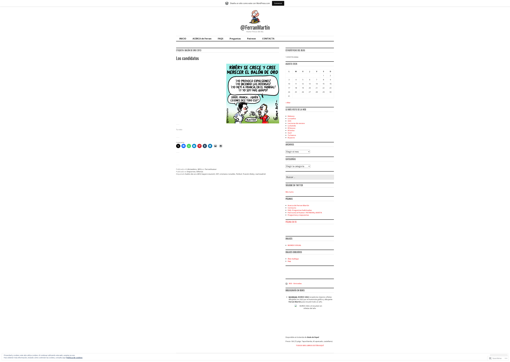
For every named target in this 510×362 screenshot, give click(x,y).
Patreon (251, 38)
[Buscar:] (310, 177)
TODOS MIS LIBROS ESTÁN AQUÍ (310, 345)
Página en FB (291, 221)
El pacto (291, 137)
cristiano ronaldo (227, 174)
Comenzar (278, 3)
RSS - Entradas (295, 283)
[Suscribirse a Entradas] (286, 283)
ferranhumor (211, 169)
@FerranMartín (255, 27)
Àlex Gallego (293, 259)
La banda (292, 125)
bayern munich (208, 174)
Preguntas (235, 38)
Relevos (291, 116)
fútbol (239, 174)
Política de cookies (74, 358)
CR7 (217, 174)
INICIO (182, 38)
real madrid (260, 174)
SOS (289, 121)
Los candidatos (187, 58)
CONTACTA (268, 38)
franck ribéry (248, 174)
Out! (290, 133)
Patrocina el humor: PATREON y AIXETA (305, 212)
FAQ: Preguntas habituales (300, 210)
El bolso (291, 130)
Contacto (292, 208)
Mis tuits (290, 192)
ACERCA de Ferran (202, 38)
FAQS (220, 38)
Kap (289, 261)
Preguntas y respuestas (298, 215)
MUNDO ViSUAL (294, 245)
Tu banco (292, 135)
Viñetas (199, 171)
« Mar (288, 102)
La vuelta (292, 118)
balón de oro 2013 (193, 174)
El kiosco (291, 128)
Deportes (191, 171)
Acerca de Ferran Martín (298, 205)
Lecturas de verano (296, 123)
